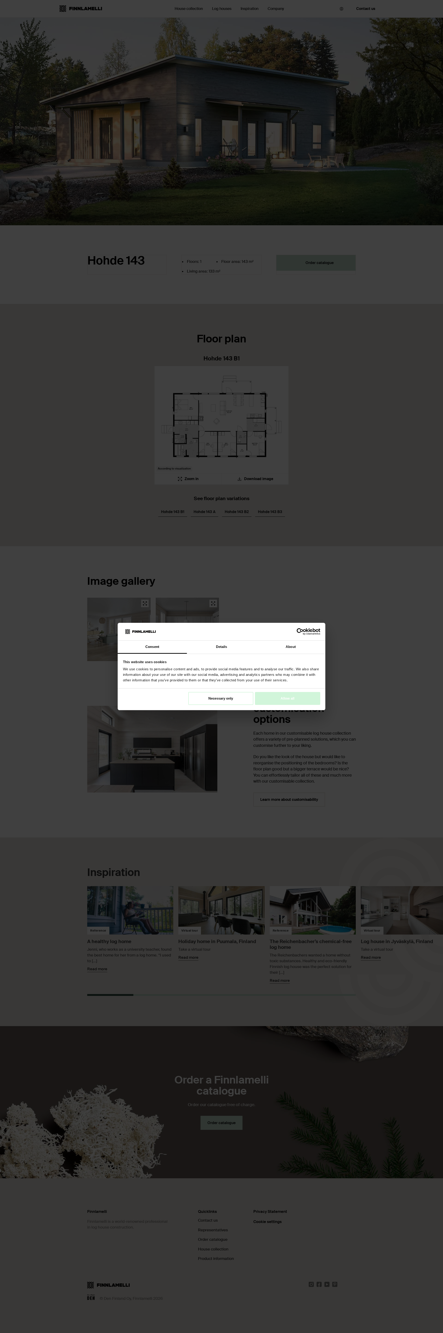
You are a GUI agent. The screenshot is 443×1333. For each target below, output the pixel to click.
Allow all (287, 698)
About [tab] (291, 647)
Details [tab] (221, 647)
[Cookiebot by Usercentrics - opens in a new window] (300, 631)
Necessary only (220, 698)
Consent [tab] (152, 647)
